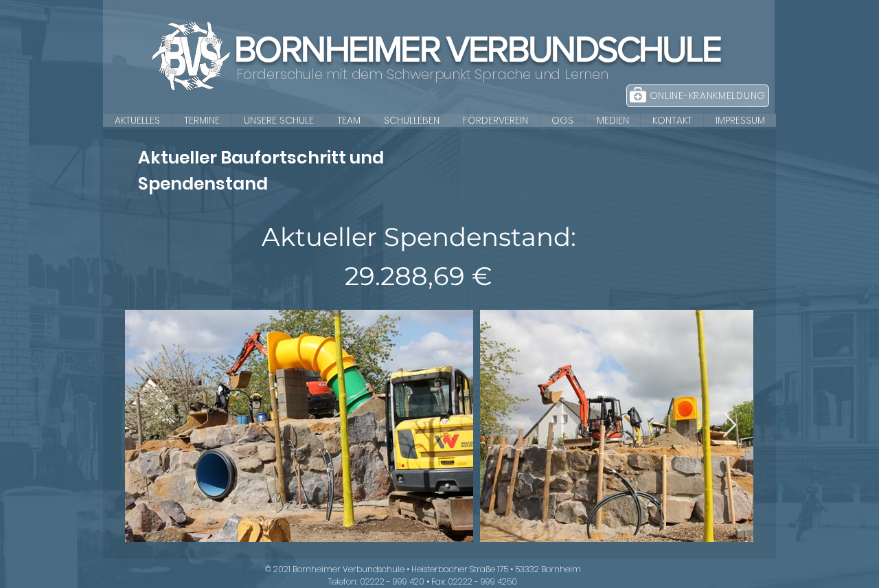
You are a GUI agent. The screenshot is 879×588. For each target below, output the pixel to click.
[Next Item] (730, 425)
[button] (278, 120)
